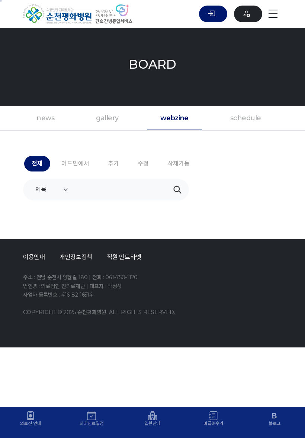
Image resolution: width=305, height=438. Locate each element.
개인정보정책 (76, 257)
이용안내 (34, 257)
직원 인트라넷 (124, 257)
